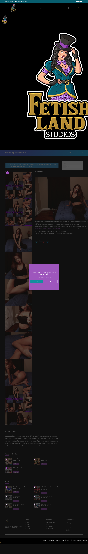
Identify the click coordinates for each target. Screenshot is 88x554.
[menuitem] (31, 8)
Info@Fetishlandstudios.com (21, 1)
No (51, 281)
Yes (37, 281)
